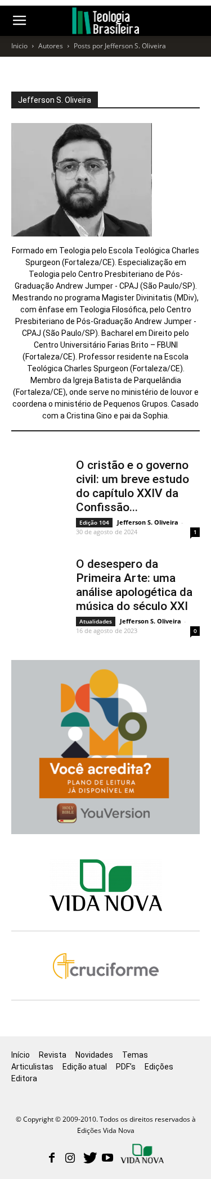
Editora (24, 1078)
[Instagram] (70, 1159)
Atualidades (95, 621)
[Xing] (142, 1155)
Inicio (19, 46)
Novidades (94, 1054)
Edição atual (84, 1066)
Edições (159, 1066)
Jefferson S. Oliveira (147, 522)
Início (20, 1054)
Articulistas (32, 1066)
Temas (135, 1054)
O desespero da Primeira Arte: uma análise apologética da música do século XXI (134, 585)
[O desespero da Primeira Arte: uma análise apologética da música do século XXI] (39, 576)
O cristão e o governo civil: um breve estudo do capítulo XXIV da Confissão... (132, 486)
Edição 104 (94, 522)
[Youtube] (107, 1159)
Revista (52, 1054)
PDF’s (126, 1066)
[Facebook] (51, 1159)
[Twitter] (89, 1159)
